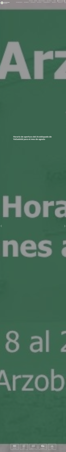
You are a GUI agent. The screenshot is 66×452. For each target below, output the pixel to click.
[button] (1, 226)
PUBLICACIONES (41, 0)
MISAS (55, 0)
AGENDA (35, 0)
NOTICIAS (31, 0)
